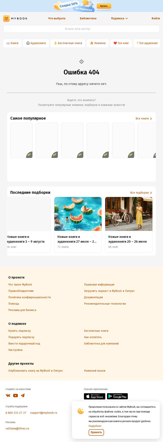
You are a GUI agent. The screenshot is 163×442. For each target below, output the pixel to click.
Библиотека (88, 18)
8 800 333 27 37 (16, 412)
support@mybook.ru (43, 412)
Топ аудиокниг (148, 43)
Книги (14, 43)
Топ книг (123, 43)
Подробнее (95, 426)
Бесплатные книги (70, 43)
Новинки (100, 43)
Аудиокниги (38, 43)
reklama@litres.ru (17, 428)
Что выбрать (57, 18)
